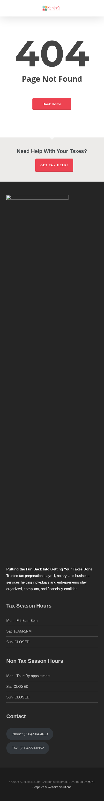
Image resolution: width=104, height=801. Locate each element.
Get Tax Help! (54, 165)
